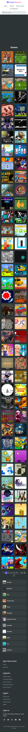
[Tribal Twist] (21, 363)
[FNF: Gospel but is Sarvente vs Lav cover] (21, 416)
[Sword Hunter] (7, 536)
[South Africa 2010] (21, 84)
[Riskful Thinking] (7, 110)
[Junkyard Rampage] (7, 84)
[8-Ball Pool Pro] (21, 270)
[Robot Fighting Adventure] (21, 177)
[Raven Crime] (7, 137)
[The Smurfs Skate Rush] (21, 536)
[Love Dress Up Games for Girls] (7, 350)
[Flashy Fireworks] (7, 443)
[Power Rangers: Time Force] (7, 549)
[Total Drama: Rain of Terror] (7, 523)
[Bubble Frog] (7, 483)
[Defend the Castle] (7, 97)
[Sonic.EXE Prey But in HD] (21, 163)
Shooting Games (7, 679)
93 (24, 572)
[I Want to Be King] (7, 150)
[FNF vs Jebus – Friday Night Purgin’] (7, 376)
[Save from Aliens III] (7, 203)
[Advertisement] (14, 31)
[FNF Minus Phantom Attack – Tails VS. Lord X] (7, 124)
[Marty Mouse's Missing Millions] (7, 416)
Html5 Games (7, 676)
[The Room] (7, 363)
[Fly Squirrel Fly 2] (21, 137)
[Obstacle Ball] (21, 70)
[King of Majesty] (21, 376)
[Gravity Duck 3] (7, 230)
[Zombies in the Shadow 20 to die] (7, 336)
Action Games (7, 687)
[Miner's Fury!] (21, 323)
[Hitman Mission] (21, 97)
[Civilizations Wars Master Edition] (21, 390)
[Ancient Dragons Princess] (21, 350)
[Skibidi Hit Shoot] (7, 563)
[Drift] (7, 297)
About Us (5, 667)
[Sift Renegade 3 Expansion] (21, 549)
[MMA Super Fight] (21, 403)
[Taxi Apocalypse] (21, 283)
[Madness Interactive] (7, 257)
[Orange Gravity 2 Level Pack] (7, 456)
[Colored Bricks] (7, 243)
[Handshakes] (21, 203)
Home (5, 6)
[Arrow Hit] (21, 190)
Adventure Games (8, 684)
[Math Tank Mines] (21, 57)
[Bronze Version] (7, 57)
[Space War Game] (21, 430)
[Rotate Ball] (21, 523)
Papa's (15, 2)
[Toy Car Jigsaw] (21, 310)
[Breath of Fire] (7, 430)
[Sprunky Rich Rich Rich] (7, 283)
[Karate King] (7, 323)
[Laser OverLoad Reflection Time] (21, 110)
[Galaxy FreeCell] (21, 150)
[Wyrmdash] (21, 563)
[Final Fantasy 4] (21, 483)
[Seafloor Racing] (7, 70)
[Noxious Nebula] (21, 257)
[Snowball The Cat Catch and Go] (21, 509)
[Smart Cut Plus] (21, 243)
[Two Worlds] (21, 470)
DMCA (4, 704)
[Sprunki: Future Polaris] (7, 496)
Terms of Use (6, 699)
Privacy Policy (7, 702)
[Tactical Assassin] (7, 390)
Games (12, 6)
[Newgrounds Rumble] (7, 403)
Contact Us (6, 696)
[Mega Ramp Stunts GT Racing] (7, 190)
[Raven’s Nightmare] (7, 509)
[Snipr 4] (21, 336)
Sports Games (7, 682)
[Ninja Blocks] (21, 230)
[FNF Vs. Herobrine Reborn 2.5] (7, 217)
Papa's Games (20, 6)
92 (21, 572)
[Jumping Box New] (21, 456)
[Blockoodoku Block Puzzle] (7, 470)
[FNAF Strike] (7, 310)
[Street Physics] (21, 297)
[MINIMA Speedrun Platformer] (21, 124)
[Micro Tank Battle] (7, 270)
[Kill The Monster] (7, 163)
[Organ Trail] (21, 217)
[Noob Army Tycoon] (21, 443)
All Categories (14, 9)
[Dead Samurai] (21, 496)
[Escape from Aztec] (7, 177)
